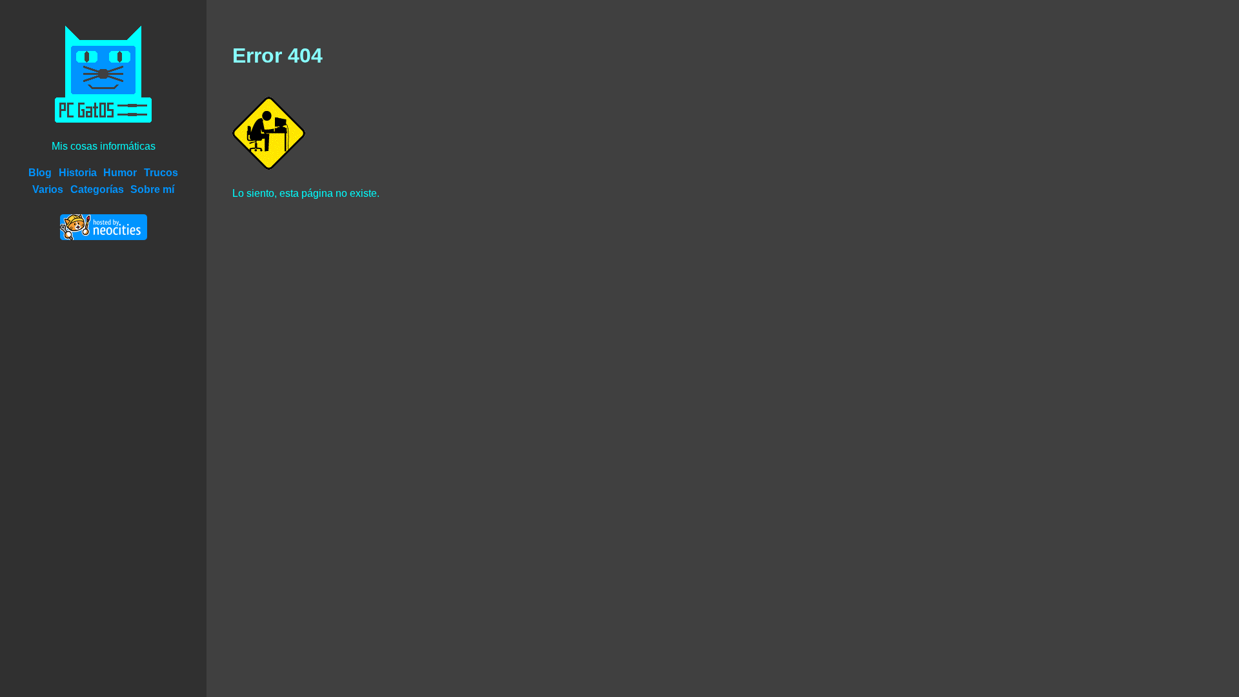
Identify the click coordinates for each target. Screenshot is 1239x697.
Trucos (161, 172)
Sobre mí (152, 189)
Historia (78, 172)
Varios (47, 189)
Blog (40, 172)
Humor (120, 172)
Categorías (97, 189)
